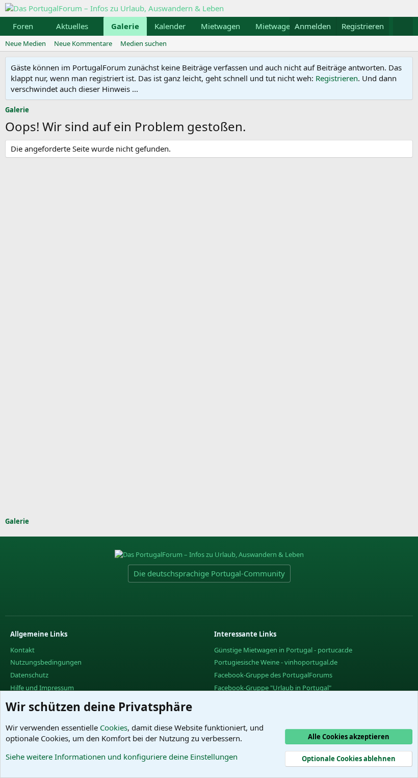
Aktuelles (72, 26)
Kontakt (22, 649)
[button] (41, 26)
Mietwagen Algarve (289, 26)
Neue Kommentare (83, 43)
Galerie (125, 26)
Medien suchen (143, 43)
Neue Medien (25, 43)
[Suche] (403, 26)
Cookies (113, 727)
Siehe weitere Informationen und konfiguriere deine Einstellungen (122, 756)
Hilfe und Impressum (42, 687)
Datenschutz (29, 674)
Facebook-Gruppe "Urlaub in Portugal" (272, 687)
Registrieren (337, 78)
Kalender (170, 26)
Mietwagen (220, 26)
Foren (23, 26)
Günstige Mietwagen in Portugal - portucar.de (283, 649)
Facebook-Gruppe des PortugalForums (273, 674)
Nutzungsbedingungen (46, 662)
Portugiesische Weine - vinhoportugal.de (275, 662)
